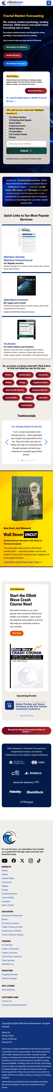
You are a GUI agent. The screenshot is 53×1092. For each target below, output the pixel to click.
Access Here (35, 158)
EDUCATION (7, 911)
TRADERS (6, 941)
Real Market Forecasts (15, 63)
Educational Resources (12, 915)
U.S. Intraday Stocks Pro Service (23, 426)
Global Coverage (9, 978)
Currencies (43, 375)
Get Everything (8, 989)
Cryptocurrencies (40, 382)
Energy (22, 382)
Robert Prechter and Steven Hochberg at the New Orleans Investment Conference (31, 706)
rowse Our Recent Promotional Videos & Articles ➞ (26, 731)
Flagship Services (9, 974)
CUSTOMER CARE (10, 997)
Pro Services (9, 343)
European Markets (39, 390)
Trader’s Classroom (10, 949)
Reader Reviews (12, 55)
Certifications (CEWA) (11, 931)
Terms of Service (9, 1039)
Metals (8, 382)
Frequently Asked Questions (14, 1005)
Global (5, 874)
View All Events (26, 715)
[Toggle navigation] (49, 3)
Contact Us (7, 1001)
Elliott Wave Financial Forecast (18, 260)
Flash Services (8, 960)
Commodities (11, 398)
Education (43, 398)
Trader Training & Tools (12, 927)
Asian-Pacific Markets (15, 390)
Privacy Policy (8, 1035)
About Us (6, 1032)
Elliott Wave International (29, 1023)
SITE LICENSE (8, 986)
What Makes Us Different (16, 47)
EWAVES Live (8, 964)
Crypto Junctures (9, 952)
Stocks (8, 375)
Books (4, 919)
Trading (28, 398)
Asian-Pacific (8, 905)
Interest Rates (25, 375)
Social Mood (26, 405)
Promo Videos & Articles (12, 934)
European (6, 901)
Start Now (17, 633)
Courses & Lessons (10, 923)
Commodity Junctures (12, 956)
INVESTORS (7, 970)
